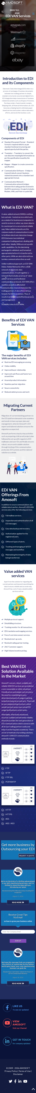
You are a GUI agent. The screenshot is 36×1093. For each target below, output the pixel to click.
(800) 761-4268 (15, 11)
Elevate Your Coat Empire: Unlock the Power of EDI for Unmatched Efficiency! (18, 972)
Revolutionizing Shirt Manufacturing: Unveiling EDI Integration (18, 891)
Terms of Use (24, 1071)
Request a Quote (26, 856)
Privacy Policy (10, 1071)
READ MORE (17, 902)
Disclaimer (18, 1074)
